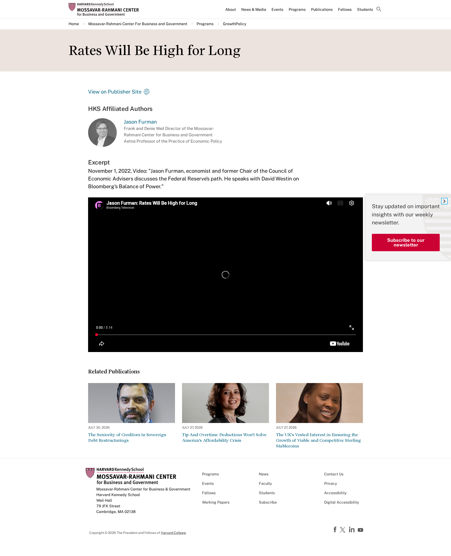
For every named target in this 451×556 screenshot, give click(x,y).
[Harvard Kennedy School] (105, 9)
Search (378, 9)
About (230, 9)
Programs (297, 9)
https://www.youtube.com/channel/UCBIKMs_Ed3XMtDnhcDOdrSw (361, 530)
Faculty (265, 483)
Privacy (330, 483)
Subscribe (268, 502)
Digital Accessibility (341, 502)
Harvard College (173, 533)
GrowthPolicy (234, 24)
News (263, 474)
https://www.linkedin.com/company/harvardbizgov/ (352, 529)
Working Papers (215, 502)
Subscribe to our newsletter (405, 242)
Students (365, 9)
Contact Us (333, 474)
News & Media (253, 9)
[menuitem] (231, 11)
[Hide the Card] (444, 201)
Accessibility (335, 493)
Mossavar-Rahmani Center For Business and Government (137, 24)
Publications (322, 9)
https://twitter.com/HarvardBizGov (343, 530)
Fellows (345, 9)
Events (277, 9)
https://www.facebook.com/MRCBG (335, 529)
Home (74, 24)
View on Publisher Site (114, 92)
